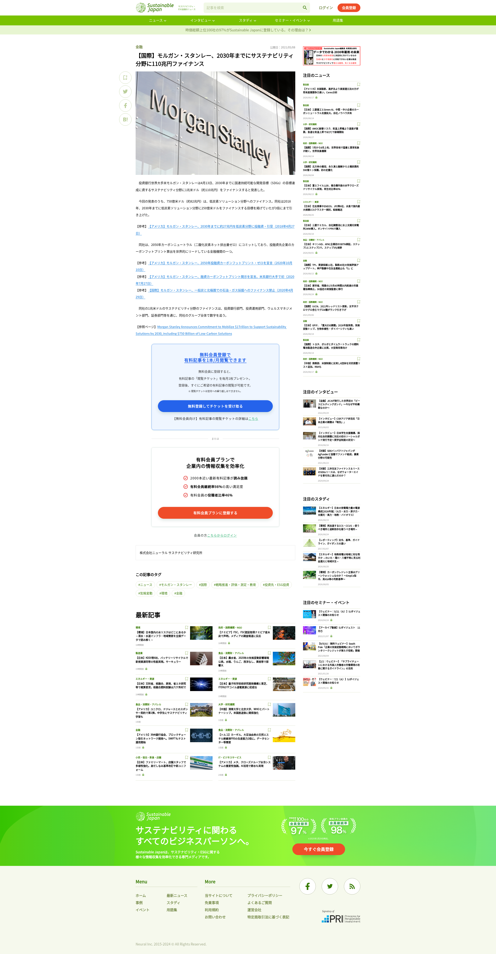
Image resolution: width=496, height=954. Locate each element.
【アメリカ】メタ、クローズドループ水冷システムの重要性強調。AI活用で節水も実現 (244, 764)
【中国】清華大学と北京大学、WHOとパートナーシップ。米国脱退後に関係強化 (244, 711)
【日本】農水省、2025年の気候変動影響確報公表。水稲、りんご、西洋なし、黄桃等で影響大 (243, 661)
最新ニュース (177, 895)
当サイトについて (218, 895)
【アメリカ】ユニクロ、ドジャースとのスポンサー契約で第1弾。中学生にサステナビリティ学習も (162, 712)
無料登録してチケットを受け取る (215, 406)
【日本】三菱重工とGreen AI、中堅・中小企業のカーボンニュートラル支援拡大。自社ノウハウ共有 (331, 111)
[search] (305, 7)
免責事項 (212, 902)
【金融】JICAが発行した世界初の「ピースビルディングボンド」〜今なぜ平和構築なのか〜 (339, 404)
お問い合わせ (215, 916)
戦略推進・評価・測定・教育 (236, 584)
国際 (204, 584)
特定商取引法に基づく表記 (268, 916)
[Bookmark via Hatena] (125, 119)
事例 (139, 902)
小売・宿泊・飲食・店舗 (148, 757)
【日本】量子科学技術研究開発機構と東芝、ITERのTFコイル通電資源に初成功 (243, 685)
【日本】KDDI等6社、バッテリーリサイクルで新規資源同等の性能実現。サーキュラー (162, 659)
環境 (164, 593)
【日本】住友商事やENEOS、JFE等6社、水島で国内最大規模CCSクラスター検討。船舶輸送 (331, 207)
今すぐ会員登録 (319, 849)
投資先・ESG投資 (277, 584)
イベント (143, 909)
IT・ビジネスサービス (229, 757)
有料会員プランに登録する (215, 512)
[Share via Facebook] (125, 105)
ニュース (156, 20)
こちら (253, 418)
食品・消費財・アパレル (231, 653)
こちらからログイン (222, 535)
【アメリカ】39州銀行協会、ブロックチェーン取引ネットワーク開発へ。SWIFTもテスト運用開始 (161, 738)
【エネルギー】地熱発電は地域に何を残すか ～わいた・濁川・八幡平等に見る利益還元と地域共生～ (339, 558)
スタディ (246, 20)
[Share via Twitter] (125, 91)
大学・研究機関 (226, 704)
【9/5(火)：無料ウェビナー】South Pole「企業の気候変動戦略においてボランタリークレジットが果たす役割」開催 (339, 647)
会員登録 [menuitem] (349, 7)
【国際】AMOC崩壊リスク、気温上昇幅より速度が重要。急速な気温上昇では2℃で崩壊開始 (330, 130)
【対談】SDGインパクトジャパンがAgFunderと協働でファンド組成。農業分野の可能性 (338, 454)
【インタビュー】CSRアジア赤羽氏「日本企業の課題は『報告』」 (339, 420)
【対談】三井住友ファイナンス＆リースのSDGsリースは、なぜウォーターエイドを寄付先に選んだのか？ (339, 472)
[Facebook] (307, 886)
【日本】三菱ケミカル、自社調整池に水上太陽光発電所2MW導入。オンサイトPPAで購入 (331, 226)
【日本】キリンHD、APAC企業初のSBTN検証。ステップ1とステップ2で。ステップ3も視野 (331, 245)
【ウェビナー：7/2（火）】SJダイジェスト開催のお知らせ (338, 681)
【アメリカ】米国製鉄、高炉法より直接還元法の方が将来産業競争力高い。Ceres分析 (331, 90)
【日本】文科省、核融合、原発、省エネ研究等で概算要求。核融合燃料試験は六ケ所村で (161, 685)
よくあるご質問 (259, 902)
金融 (139, 46)
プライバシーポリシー (264, 895)
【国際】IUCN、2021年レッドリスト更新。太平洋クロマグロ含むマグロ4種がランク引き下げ (330, 308)
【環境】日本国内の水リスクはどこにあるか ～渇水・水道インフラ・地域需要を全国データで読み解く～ (161, 635)
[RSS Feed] (352, 886)
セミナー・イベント (290, 20)
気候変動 (146, 593)
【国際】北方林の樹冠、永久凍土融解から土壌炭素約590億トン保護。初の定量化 (331, 168)
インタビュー (200, 20)
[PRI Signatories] (341, 917)
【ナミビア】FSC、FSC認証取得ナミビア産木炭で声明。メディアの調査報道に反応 (244, 634)
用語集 (338, 20)
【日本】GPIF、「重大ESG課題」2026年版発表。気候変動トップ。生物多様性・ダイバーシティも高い (331, 327)
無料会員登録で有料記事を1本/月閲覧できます (215, 357)
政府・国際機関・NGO (230, 627)
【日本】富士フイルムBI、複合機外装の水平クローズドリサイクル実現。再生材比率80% (331, 187)
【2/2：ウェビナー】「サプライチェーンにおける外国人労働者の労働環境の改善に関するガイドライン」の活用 (339, 665)
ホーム (141, 895)
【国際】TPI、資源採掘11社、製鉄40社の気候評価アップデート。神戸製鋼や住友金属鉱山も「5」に (331, 266)
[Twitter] (330, 886)
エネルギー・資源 (145, 678)
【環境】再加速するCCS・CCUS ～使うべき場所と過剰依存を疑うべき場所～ (338, 527)
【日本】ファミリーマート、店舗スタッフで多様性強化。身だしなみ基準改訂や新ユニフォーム (161, 765)
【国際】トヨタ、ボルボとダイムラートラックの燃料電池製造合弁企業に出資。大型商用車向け (331, 346)
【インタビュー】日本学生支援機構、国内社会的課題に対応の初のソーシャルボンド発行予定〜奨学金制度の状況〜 (339, 436)
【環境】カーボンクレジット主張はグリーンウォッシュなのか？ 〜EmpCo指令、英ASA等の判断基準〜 (339, 575)
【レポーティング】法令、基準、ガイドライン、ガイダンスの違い (339, 541)
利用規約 (212, 909)
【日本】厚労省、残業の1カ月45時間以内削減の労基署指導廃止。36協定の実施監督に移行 (330, 287)
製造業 (139, 653)
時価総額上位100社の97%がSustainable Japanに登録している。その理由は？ (247, 29)
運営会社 (254, 909)
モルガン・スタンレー (176, 584)
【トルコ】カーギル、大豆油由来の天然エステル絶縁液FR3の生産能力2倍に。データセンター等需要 (243, 738)
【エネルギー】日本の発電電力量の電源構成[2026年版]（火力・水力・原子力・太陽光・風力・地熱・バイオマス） (339, 511)
